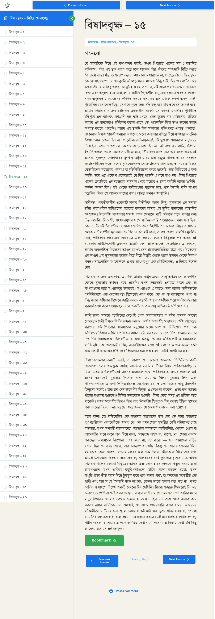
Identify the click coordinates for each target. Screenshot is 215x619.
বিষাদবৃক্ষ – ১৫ (126, 42)
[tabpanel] (140, 310)
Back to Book (139, 583)
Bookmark (101, 564)
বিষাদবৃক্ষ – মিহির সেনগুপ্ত (29, 18)
